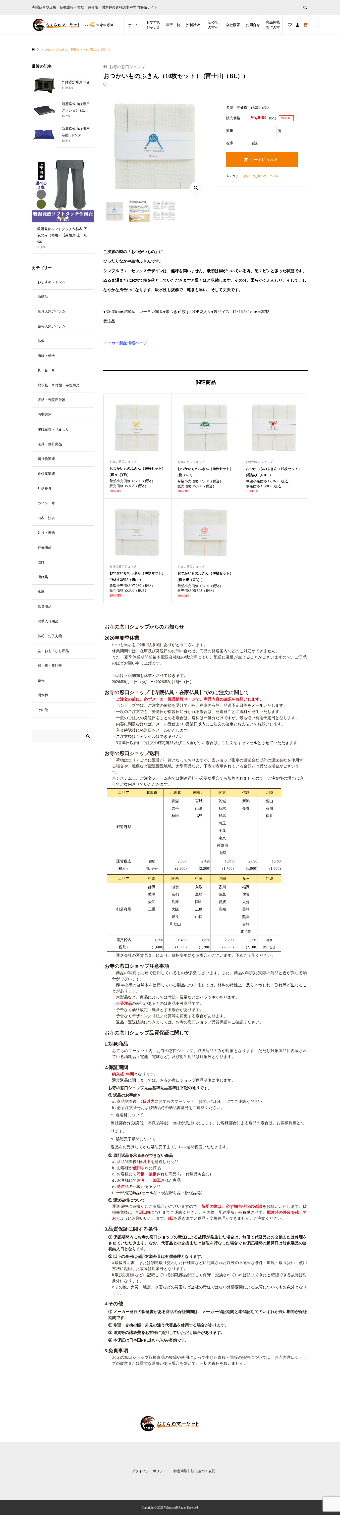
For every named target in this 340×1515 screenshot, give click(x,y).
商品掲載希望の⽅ (273, 24)
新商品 (43, 297)
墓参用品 (45, 606)
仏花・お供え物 (50, 636)
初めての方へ (213, 24)
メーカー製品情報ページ (125, 343)
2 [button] (63, 217)
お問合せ (253, 25)
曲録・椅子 (46, 355)
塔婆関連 (45, 414)
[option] (63, 206)
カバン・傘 (46, 503)
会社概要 (233, 25)
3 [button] (67, 217)
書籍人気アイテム (51, 326)
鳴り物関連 (46, 459)
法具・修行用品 (50, 444)
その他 (43, 710)
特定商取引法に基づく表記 (194, 1471)
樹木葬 (43, 695)
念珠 (41, 592)
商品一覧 (173, 25)
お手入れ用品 (48, 621)
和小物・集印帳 (268, 176)
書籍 (41, 680)
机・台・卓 (46, 370)
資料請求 (193, 25)
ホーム (133, 25)
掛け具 (43, 577)
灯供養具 (45, 488)
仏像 (41, 341)
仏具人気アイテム (51, 311)
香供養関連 (46, 474)
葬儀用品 (45, 547)
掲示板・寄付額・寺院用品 (58, 385)
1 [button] (59, 217)
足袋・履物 (46, 533)
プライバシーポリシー (149, 1471)
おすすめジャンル (153, 24)
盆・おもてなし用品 (53, 651)
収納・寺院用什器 (51, 400)
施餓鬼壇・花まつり (53, 429)
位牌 (41, 562)
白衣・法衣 (46, 518)
